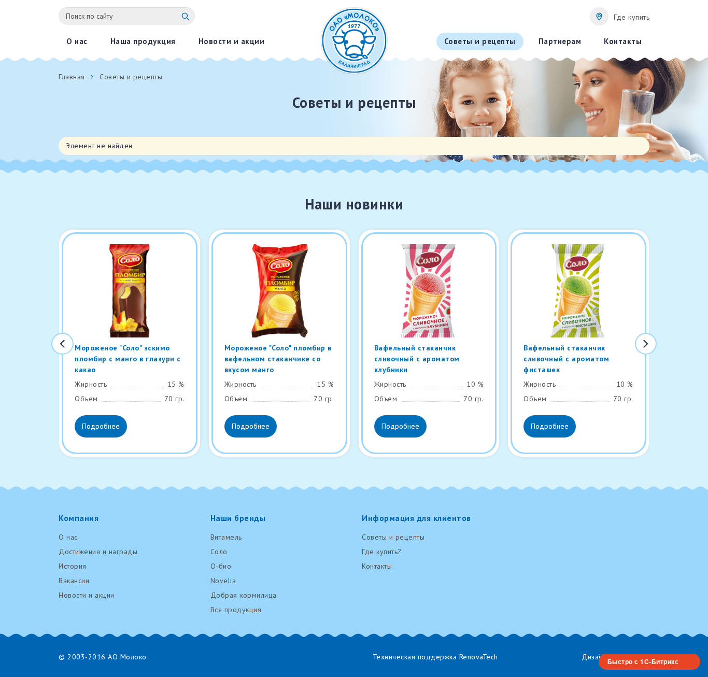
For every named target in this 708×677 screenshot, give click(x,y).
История (73, 566)
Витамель (226, 537)
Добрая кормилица (243, 595)
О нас (68, 537)
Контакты (377, 566)
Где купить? (382, 551)
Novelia (223, 580)
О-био (221, 566)
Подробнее (101, 426)
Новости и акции (87, 595)
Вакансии (74, 580)
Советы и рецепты (393, 537)
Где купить (631, 17)
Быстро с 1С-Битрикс (643, 661)
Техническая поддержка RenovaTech (435, 656)
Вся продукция (236, 609)
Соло (219, 551)
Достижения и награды (98, 551)
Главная (72, 76)
